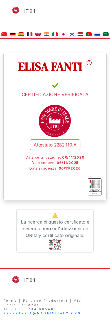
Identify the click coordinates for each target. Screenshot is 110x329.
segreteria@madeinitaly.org (42, 313)
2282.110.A (55, 145)
